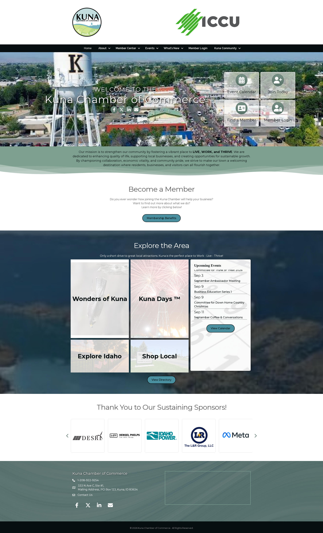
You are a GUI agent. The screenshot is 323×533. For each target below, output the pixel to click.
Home (88, 48)
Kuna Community (225, 48)
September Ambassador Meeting (217, 272)
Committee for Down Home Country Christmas (219, 296)
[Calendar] (241, 81)
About (102, 48)
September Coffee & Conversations (218, 309)
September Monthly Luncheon (215, 319)
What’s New (171, 48)
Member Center (126, 48)
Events (149, 48)
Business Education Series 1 (213, 283)
